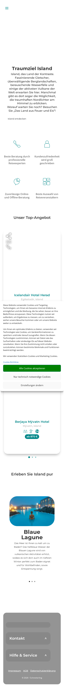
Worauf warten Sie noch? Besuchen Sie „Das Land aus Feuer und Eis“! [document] (32, 108)
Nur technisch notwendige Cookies (32, 376)
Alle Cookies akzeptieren (32, 368)
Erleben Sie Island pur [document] (32, 474)
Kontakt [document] (17, 638)
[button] (14, 671)
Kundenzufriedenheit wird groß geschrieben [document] (46, 160)
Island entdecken (17, 118)
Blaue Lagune (32, 535)
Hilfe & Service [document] (23, 655)
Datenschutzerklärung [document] (43, 670)
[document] (32, 69)
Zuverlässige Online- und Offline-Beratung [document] (17, 195)
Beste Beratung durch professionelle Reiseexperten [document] (17, 160)
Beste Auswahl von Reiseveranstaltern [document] (47, 195)
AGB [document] (25, 670)
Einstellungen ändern (32, 385)
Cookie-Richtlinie (10, 362)
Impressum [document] (14, 670)
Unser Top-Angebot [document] (32, 218)
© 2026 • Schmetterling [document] (32, 677)
